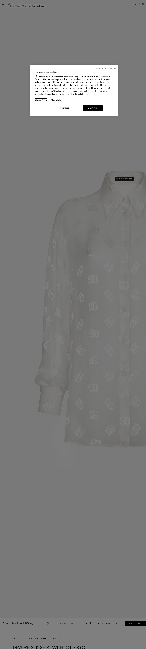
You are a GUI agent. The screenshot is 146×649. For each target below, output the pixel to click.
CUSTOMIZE (64, 108)
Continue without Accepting (106, 68)
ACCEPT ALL (93, 108)
